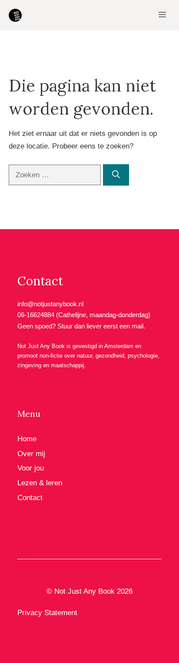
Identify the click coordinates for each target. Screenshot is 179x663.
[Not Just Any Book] (15, 15)
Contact (30, 498)
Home (26, 439)
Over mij (31, 454)
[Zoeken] (116, 175)
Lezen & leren (39, 483)
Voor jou (30, 468)
